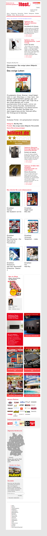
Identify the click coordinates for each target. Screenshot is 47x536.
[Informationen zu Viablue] (15, 415)
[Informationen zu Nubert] (16, 412)
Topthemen (14, 516)
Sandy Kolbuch (14, 306)
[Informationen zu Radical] (27, 412)
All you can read (20, 15)
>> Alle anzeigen (28, 36)
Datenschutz (15, 523)
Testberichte (14, 13)
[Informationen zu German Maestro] (27, 406)
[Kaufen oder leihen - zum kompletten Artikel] (15, 49)
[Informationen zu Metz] (33, 409)
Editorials (14, 517)
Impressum (14, 519)
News (8, 13)
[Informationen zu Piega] (22, 412)
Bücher (13, 507)
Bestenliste (20, 13)
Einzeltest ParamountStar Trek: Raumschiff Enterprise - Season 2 (14, 266)
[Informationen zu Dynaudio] (33, 402)
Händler (37, 13)
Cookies (13, 524)
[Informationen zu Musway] (10, 412)
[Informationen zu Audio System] (16, 402)
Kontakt (13, 525)
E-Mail (13, 307)
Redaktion (14, 509)
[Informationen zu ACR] (10, 402)
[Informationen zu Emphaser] (10, 406)
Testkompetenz (15, 508)
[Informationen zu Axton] (22, 402)
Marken (26, 13)
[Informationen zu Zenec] (27, 415)
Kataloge (14, 513)
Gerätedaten (15, 511)
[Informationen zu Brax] (27, 402)
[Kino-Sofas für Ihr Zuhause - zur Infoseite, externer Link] (15, 29)
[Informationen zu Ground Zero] (32, 406)
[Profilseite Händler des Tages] (15, 476)
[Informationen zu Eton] (21, 406)
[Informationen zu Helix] (10, 409)
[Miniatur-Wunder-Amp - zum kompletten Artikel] (15, 175)
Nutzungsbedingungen (17, 527)
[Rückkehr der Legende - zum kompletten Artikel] (15, 155)
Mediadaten (14, 520)
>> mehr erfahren (12, 296)
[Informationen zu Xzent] (21, 415)
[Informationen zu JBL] (21, 409)
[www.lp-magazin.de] (27, 427)
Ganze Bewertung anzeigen (16, 128)
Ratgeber (9, 15)
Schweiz (11, 457)
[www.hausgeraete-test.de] (16, 427)
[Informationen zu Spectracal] (33, 412)
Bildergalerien (15, 512)
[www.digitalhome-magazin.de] (10, 427)
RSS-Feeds (14, 515)
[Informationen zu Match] (27, 409)
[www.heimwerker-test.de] (22, 427)
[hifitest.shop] (32, 427)
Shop (13, 15)
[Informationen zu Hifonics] (16, 409)
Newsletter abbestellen (14, 497)
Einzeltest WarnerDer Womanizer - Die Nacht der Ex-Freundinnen (14, 239)
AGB (13, 521)
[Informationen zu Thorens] (10, 415)
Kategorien (31, 13)
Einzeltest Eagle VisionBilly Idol (28, 210)
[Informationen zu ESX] (15, 406)
